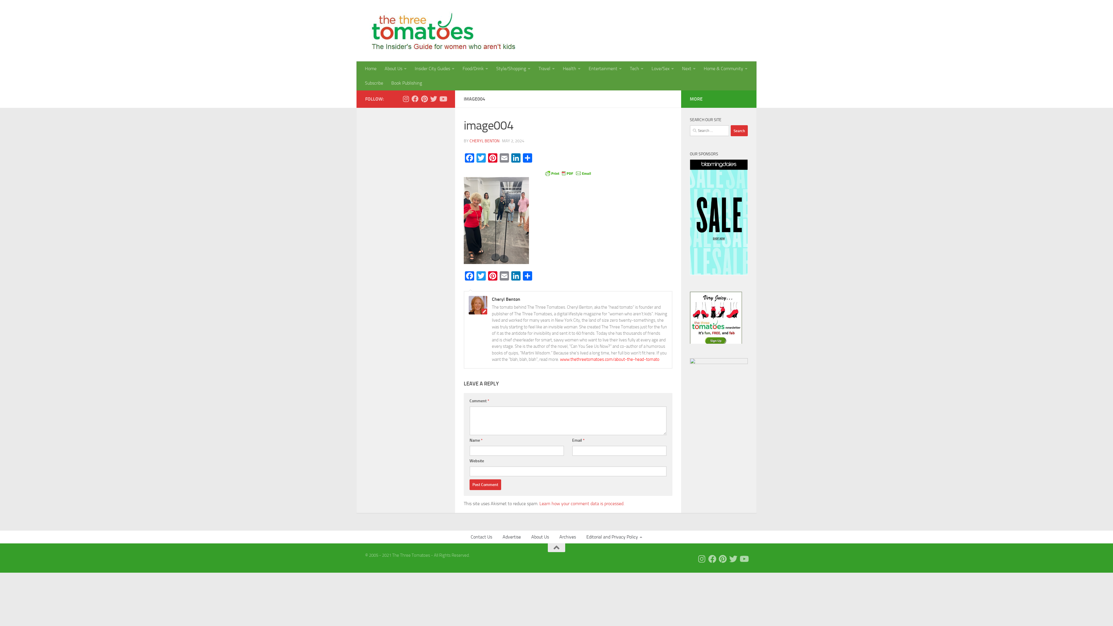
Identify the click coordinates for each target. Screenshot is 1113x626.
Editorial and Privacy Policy (612, 537)
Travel (544, 68)
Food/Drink (473, 68)
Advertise (512, 537)
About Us (393, 68)
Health (569, 68)
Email (578, 440)
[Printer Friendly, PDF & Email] (568, 173)
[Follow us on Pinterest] (424, 98)
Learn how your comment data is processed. (581, 503)
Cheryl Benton (484, 141)
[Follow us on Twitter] (433, 98)
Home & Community (723, 68)
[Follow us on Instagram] (405, 98)
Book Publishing (406, 83)
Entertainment (603, 68)
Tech (634, 68)
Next (686, 68)
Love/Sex (661, 68)
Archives (567, 537)
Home (371, 68)
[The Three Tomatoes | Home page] (441, 31)
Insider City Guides (432, 68)
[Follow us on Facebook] (415, 98)
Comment (479, 400)
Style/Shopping (511, 68)
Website (477, 460)
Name (476, 440)
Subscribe (374, 83)
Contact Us (481, 537)
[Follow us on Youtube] (442, 98)
